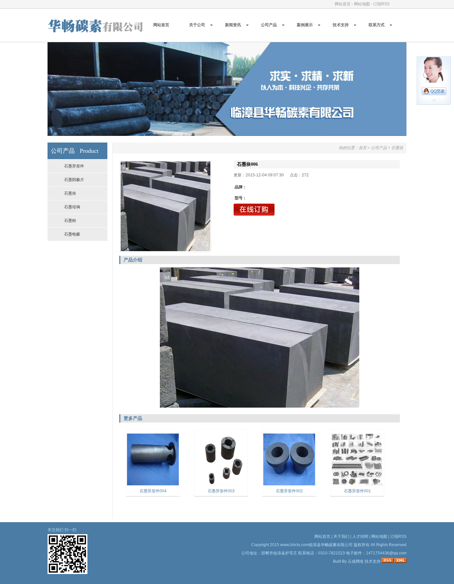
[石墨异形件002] (289, 484)
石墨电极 (72, 234)
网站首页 (343, 4)
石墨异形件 (74, 166)
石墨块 (70, 193)
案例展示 (305, 25)
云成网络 (356, 561)
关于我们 (341, 536)
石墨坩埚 (72, 207)
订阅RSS (381, 4)
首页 (363, 148)
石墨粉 (70, 220)
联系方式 (377, 25)
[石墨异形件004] (152, 484)
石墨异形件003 (221, 491)
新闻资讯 (233, 25)
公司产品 (269, 25)
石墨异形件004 (153, 491)
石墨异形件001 (357, 491)
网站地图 (362, 4)
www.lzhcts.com (294, 544)
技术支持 (341, 25)
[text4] (227, 134)
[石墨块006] (165, 206)
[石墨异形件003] (221, 484)
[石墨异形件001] (357, 484)
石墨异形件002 (289, 491)
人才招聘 (360, 536)
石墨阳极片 (74, 179)
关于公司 (197, 25)
